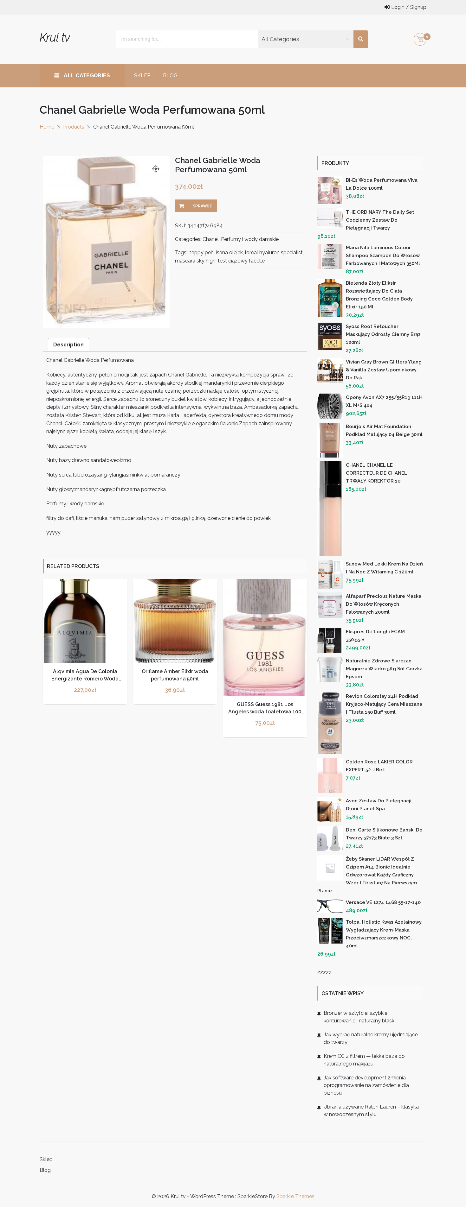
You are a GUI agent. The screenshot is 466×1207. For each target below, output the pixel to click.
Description (68, 345)
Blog (170, 76)
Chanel (211, 239)
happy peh (201, 253)
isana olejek (229, 253)
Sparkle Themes (295, 1196)
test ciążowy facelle (241, 261)
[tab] (68, 344)
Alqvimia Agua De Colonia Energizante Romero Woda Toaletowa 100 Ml (85, 678)
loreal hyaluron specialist (274, 253)
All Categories (86, 75)
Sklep (142, 76)
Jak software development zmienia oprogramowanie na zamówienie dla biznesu (366, 1085)
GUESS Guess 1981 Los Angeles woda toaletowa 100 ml (264, 711)
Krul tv (55, 37)
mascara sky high (195, 261)
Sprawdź (202, 206)
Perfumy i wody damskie (250, 239)
